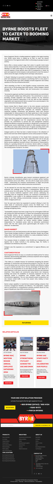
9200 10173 (38, 465)
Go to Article (26, 323)
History (37, 441)
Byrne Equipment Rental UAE (8, 455)
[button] (48, 5)
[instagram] (5, 5)
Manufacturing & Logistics (24, 443)
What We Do (38, 437)
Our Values (38, 439)
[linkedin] (10, 5)
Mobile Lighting (5, 448)
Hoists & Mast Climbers (7, 444)
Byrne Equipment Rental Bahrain (8, 460)
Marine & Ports (22, 444)
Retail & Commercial (23, 448)
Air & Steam (4, 439)
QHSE (37, 444)
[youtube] (7, 5)
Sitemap (21, 481)
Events (20, 441)
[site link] (5, 15)
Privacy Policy (14, 481)
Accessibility (39, 481)
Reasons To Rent (39, 443)
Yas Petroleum (38, 448)
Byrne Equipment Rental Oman (8, 458)
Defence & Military (22, 439)
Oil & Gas (21, 446)
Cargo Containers (5, 441)
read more (8, 383)
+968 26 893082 (39, 466)
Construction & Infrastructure (25, 437)
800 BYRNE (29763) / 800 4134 (42, 463)
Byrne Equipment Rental (40, 446)
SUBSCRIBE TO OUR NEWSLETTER (42, 425)
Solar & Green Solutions (7, 450)
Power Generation (6, 437)
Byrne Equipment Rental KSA (8, 456)
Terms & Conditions (29, 481)
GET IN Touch (10, 407)
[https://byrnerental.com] (26, 418)
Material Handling (5, 446)
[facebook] (3, 5)
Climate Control (5, 443)
